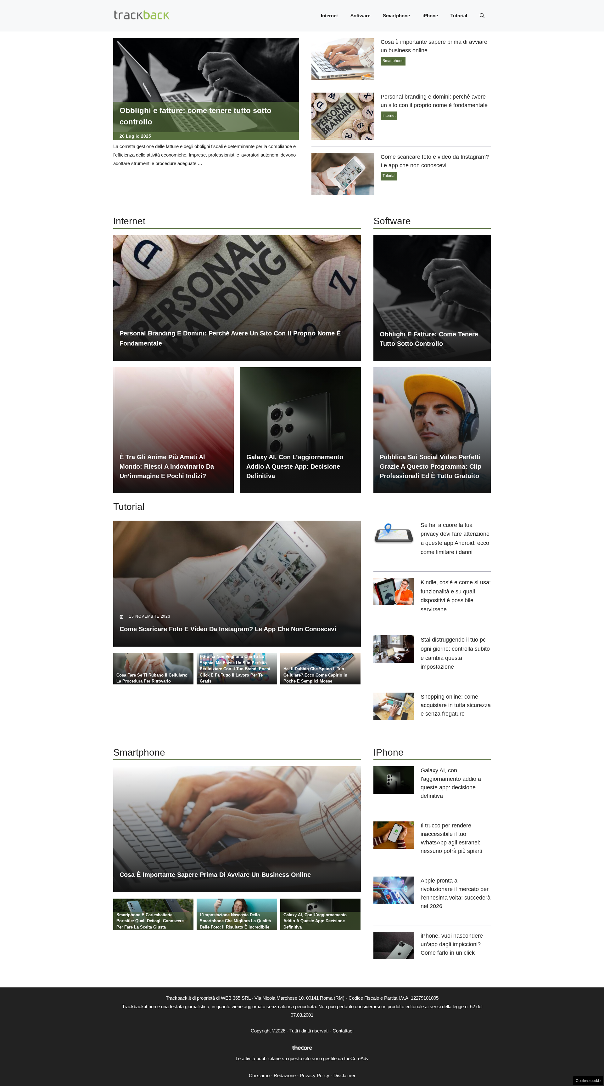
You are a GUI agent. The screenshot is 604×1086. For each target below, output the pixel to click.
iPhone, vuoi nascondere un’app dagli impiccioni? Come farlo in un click (452, 944)
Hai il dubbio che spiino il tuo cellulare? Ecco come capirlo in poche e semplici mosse (315, 674)
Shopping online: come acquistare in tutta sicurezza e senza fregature (456, 705)
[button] (482, 15)
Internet (329, 15)
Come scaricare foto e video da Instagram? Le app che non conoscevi (228, 629)
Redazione (285, 1075)
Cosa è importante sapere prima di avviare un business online (215, 874)
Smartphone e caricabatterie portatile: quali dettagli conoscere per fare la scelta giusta (150, 920)
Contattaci (343, 1030)
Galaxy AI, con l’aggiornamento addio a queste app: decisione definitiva (294, 466)
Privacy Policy (314, 1075)
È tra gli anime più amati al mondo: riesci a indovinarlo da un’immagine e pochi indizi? (167, 466)
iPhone (430, 15)
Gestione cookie (588, 1081)
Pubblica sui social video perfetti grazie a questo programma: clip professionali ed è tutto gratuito (430, 466)
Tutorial (458, 15)
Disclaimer (344, 1075)
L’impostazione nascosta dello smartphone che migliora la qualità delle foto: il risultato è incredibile (235, 920)
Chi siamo (259, 1075)
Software (360, 15)
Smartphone (396, 15)
